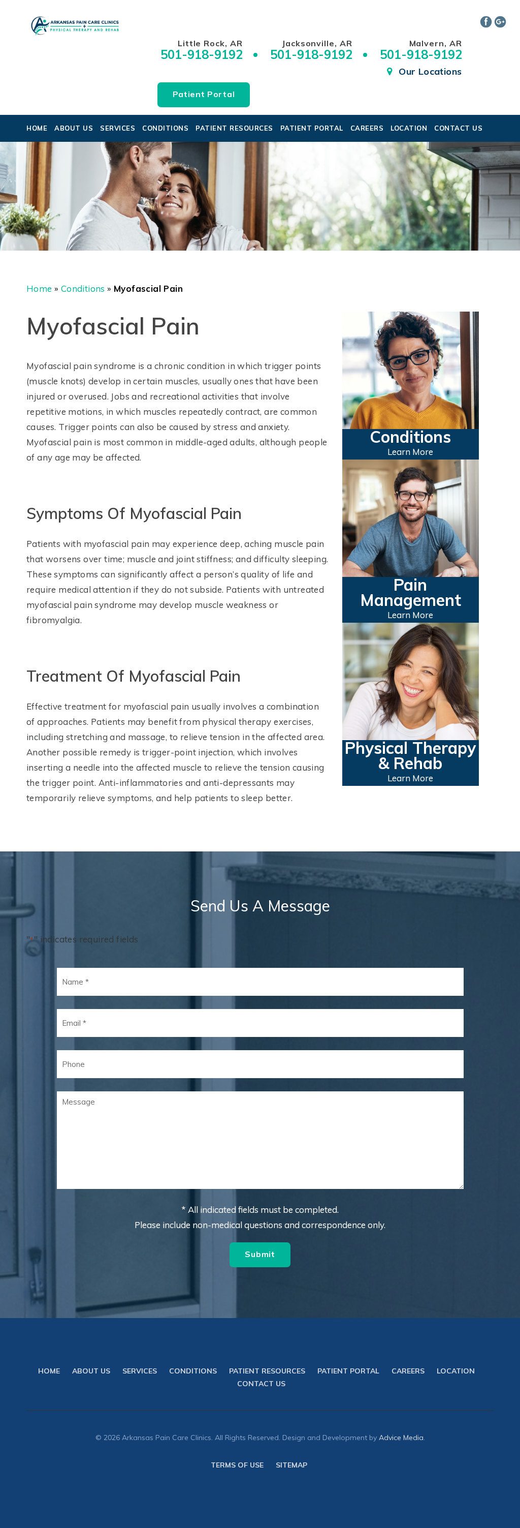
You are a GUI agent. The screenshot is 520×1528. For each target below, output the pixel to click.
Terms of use (237, 1465)
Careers (367, 128)
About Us (73, 128)
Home (36, 128)
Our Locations (430, 71)
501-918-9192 (201, 54)
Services (117, 128)
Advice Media (401, 1437)
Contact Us (458, 128)
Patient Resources (234, 128)
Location (409, 128)
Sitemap (291, 1465)
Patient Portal (204, 94)
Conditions (165, 128)
